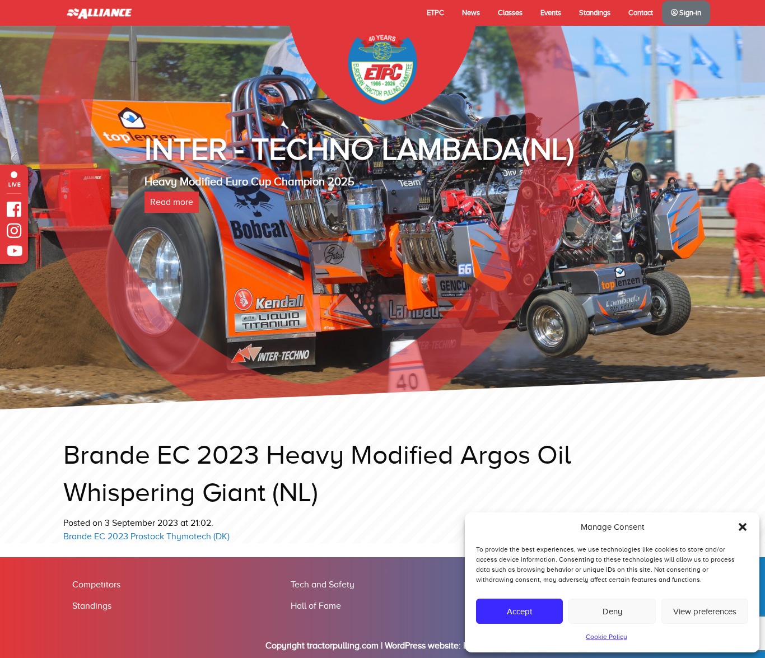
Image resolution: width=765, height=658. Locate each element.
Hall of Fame (316, 606)
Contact (640, 13)
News (471, 13)
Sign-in (689, 13)
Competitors (96, 585)
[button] (742, 527)
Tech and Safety (322, 585)
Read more (171, 248)
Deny (612, 611)
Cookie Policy (606, 637)
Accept (519, 611)
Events (550, 13)
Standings (594, 13)
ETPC (435, 13)
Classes (510, 13)
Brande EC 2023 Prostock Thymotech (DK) (146, 536)
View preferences (704, 611)
